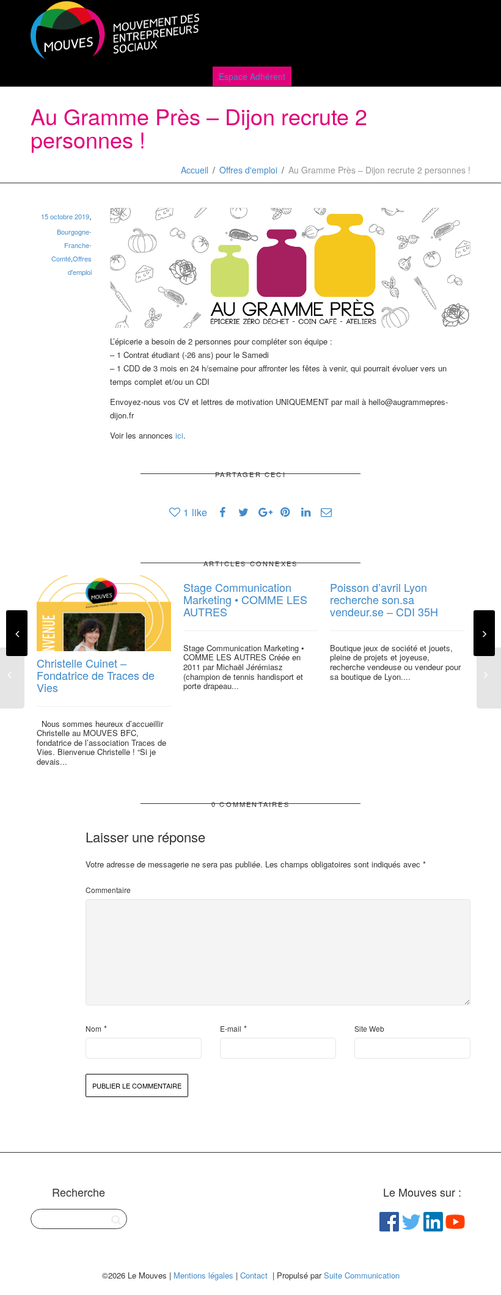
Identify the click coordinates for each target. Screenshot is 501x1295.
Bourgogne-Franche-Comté (71, 245)
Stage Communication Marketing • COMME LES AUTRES (245, 599)
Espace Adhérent (252, 76)
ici (179, 435)
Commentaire (108, 890)
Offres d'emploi (248, 170)
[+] (104, 613)
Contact (254, 1275)
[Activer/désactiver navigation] (457, 31)
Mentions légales (203, 1275)
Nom (93, 1028)
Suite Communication (362, 1275)
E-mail (230, 1028)
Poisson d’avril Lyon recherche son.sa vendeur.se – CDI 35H (384, 599)
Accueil (194, 170)
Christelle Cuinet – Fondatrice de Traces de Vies (96, 675)
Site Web (369, 1028)
